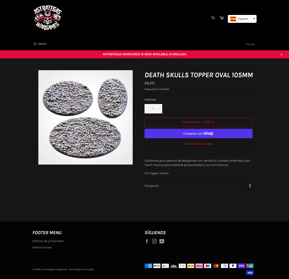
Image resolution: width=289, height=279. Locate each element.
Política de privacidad (47, 241)
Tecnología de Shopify (81, 269)
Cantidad (150, 99)
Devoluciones (42, 247)
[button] (242, 19)
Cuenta (250, 44)
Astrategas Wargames (54, 269)
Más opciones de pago (198, 143)
